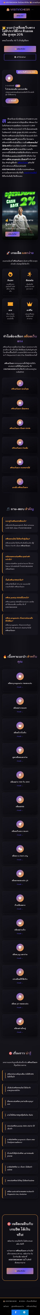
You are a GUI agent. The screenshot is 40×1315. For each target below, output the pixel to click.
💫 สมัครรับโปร (20, 49)
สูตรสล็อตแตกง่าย (18, 1306)
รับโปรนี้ (13, 101)
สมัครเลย (20, 16)
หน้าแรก (6, 1306)
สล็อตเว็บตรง (23, 162)
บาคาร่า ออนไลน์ (30, 172)
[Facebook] (16, 1312)
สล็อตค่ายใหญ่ (31, 1306)
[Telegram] (24, 1312)
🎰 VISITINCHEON (18, 9)
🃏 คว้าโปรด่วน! (20, 57)
